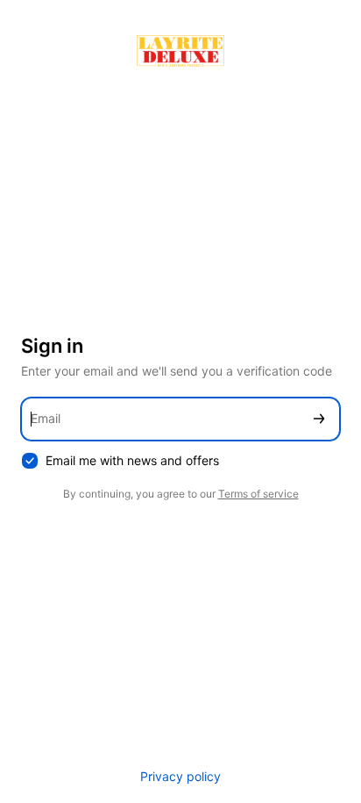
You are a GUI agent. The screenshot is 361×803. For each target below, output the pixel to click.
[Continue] (319, 419)
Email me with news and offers (132, 460)
